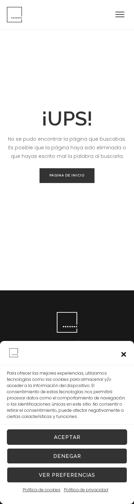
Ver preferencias (67, 475)
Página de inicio (67, 175)
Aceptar (67, 437)
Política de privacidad (86, 490)
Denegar (67, 456)
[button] (123, 354)
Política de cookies (41, 490)
